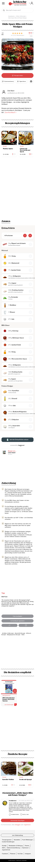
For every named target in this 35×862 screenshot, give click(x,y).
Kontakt (4, 845)
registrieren (27, 824)
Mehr (23, 634)
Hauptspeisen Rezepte (14, 634)
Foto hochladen (17, 616)
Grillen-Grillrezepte (8, 633)
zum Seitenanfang (17, 835)
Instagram (28, 853)
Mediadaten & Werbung (16, 845)
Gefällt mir (25, 814)
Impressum (25, 847)
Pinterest (12, 853)
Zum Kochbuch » (10, 112)
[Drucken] (31, 81)
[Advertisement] (17, 727)
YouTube (20, 853)
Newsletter (17, 839)
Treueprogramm (7, 839)
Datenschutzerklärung (13, 847)
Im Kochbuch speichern (17, 621)
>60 (3, 33)
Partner (27, 845)
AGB (3, 847)
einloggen (17, 824)
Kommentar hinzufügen (17, 820)
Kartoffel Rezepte (20, 633)
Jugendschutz (6, 849)
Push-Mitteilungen (27, 839)
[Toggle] (31, 3)
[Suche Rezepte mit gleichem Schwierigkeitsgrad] (31, 33)
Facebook (5, 853)
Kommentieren (15, 814)
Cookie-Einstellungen (8, 841)
